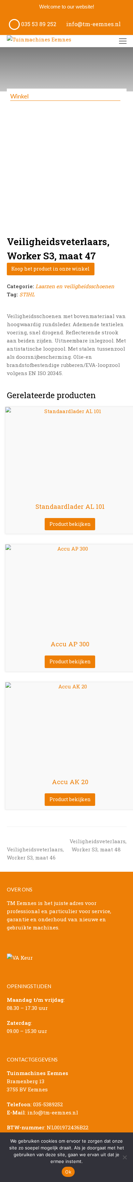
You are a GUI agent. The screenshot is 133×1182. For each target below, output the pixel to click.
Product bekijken (70, 524)
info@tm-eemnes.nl (93, 23)
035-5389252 (48, 1104)
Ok (68, 1172)
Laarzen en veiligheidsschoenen (74, 286)
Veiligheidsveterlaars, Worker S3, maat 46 (35, 849)
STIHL (27, 294)
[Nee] (124, 1157)
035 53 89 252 (38, 23)
